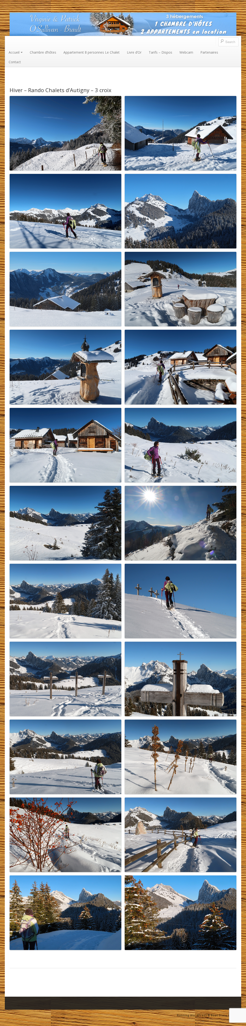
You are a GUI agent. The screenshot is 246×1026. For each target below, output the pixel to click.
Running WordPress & (194, 1015)
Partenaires (209, 52)
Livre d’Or (134, 52)
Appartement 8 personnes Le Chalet (91, 52)
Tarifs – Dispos (160, 52)
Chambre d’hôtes (43, 52)
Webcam (186, 52)
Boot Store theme (224, 1015)
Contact (15, 62)
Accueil (14, 52)
